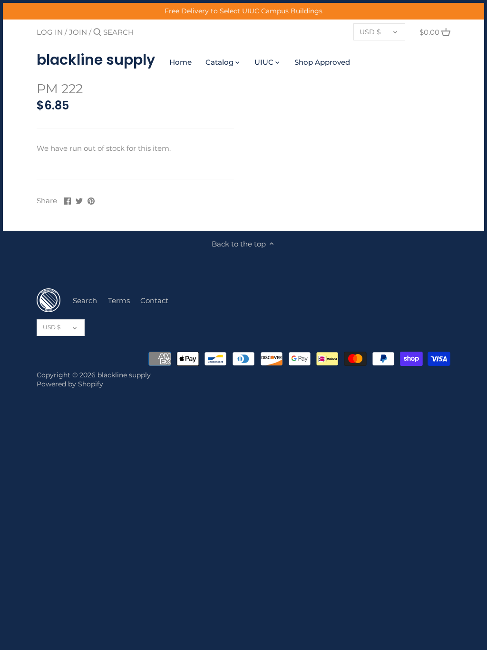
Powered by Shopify (70, 384)
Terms (119, 300)
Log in (50, 32)
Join (78, 32)
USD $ (370, 32)
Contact (154, 300)
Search (85, 300)
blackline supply (96, 60)
